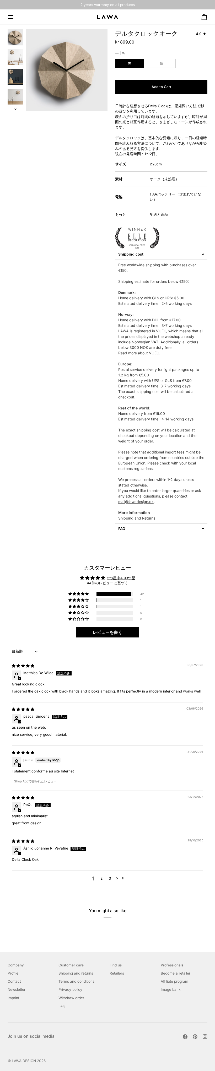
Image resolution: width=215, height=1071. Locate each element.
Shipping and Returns (136, 518)
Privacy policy (70, 989)
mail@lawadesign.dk (136, 501)
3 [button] (110, 878)
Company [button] (16, 965)
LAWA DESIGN (24, 1061)
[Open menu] (15, 16)
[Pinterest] (195, 1036)
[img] (23, 666)
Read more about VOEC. (139, 353)
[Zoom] (35, 101)
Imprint (13, 998)
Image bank (170, 989)
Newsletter (16, 989)
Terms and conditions (76, 981)
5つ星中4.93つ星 (121, 578)
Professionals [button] (172, 965)
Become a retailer (175, 973)
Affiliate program (174, 981)
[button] (161, 254)
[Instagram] (205, 1036)
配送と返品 (159, 214)
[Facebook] (185, 1036)
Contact (14, 981)
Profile (13, 973)
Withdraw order (71, 998)
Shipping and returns (75, 973)
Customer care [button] (71, 965)
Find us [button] (116, 965)
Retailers (117, 973)
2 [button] (101, 878)
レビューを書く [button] (107, 632)
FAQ (61, 1006)
